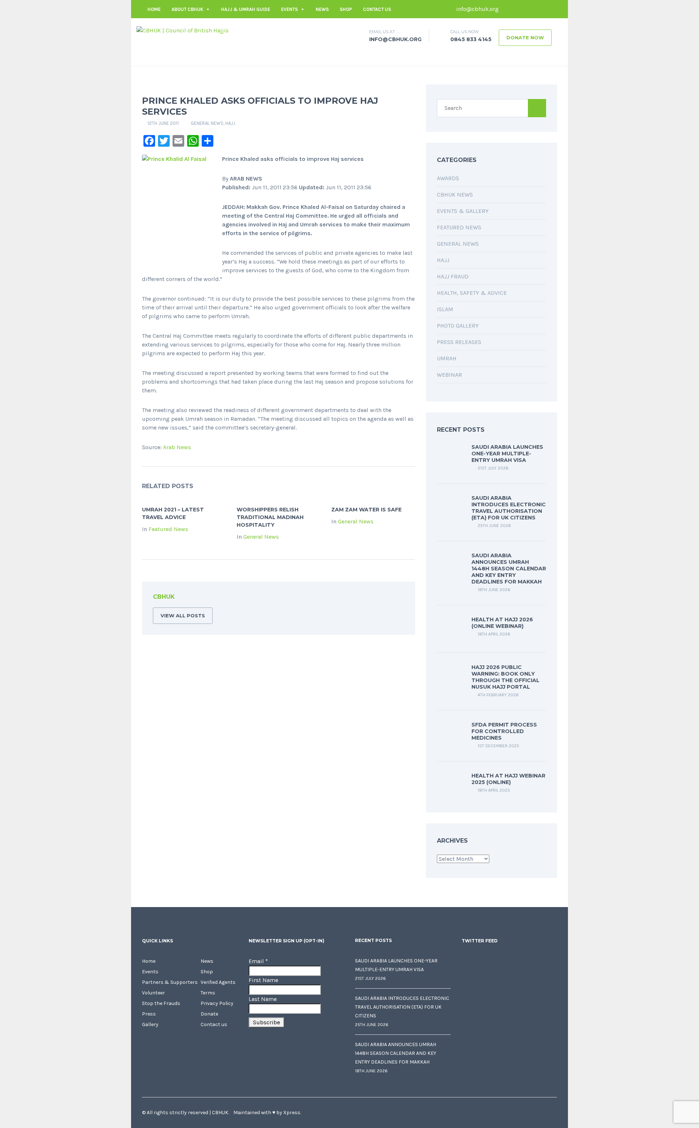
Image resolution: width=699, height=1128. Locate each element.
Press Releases (459, 342)
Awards (448, 178)
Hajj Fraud (453, 276)
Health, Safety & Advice (472, 292)
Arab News (177, 447)
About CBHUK (187, 9)
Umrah (447, 358)
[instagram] (551, 9)
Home (154, 9)
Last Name (263, 999)
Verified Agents (218, 982)
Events (289, 9)
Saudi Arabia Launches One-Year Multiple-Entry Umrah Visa (507, 453)
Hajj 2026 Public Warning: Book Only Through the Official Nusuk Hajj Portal (505, 677)
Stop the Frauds (161, 1003)
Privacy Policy (217, 1003)
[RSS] (398, 598)
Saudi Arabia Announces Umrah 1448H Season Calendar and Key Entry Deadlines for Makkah (508, 568)
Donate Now (525, 37)
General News (207, 123)
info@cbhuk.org (477, 8)
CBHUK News (455, 194)
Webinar (449, 374)
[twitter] (518, 9)
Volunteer (153, 993)
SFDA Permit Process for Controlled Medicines (504, 731)
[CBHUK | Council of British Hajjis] (183, 30)
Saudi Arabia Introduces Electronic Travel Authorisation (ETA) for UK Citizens (508, 508)
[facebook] (507, 9)
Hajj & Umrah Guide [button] (245, 9)
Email (258, 961)
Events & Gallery (463, 210)
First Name (263, 980)
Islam (445, 309)
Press (149, 1014)
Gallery (150, 1024)
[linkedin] (529, 9)
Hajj (230, 123)
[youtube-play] (540, 9)
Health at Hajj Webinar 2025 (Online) (508, 778)
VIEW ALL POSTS (183, 615)
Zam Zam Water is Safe (366, 509)
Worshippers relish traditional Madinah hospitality (270, 517)
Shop (346, 9)
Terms (208, 993)
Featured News (168, 529)
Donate (209, 1014)
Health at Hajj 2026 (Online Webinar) (502, 622)
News (322, 9)
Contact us (377, 9)
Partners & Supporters (170, 982)
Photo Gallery (458, 325)
